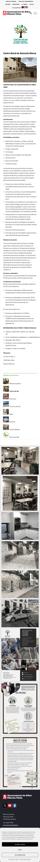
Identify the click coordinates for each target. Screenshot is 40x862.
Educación (12, 399)
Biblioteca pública (15, 383)
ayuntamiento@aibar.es (10, 825)
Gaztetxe (12, 422)
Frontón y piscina (14, 406)
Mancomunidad (14, 437)
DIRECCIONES (16, 4)
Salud (11, 414)
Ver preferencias (20, 855)
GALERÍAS (7, 4)
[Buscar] (30, 13)
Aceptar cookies (20, 844)
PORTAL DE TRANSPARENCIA (25, 1)
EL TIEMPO (24, 4)
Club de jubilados (14, 429)
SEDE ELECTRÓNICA (11, 1)
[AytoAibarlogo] (16, 13)
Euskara (31, 4)
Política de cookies (13, 859)
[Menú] (34, 13)
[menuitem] (11, 1)
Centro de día (14, 391)
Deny (20, 849)
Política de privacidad (25, 859)
